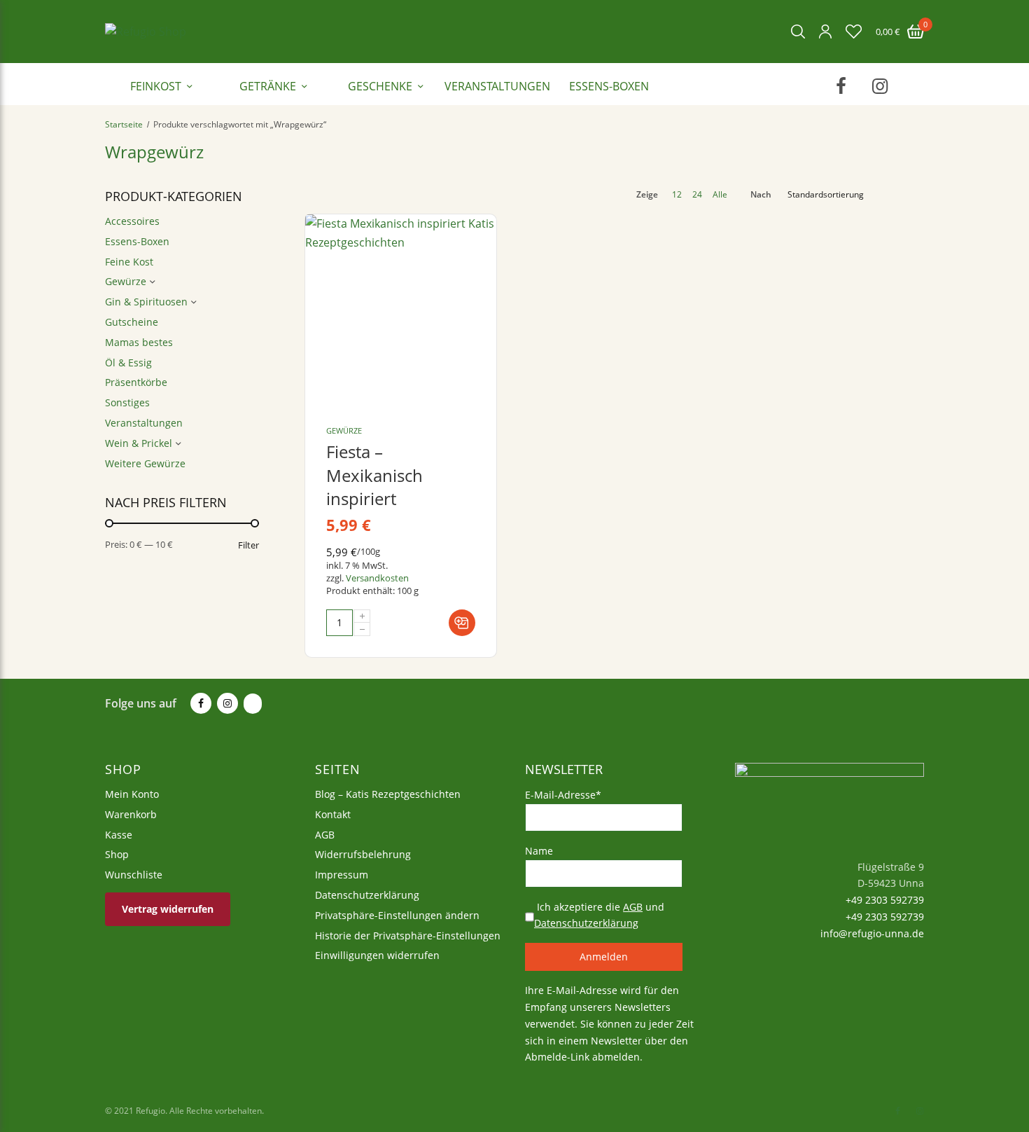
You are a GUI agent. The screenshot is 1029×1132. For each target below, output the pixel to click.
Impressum (341, 874)
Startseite (124, 124)
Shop (117, 854)
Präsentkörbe (136, 382)
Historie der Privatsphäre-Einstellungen (407, 934)
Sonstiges (127, 402)
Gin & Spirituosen (146, 301)
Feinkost (155, 86)
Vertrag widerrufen (168, 908)
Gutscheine (131, 322)
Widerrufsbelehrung (363, 854)
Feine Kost (129, 261)
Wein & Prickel (138, 443)
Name (539, 850)
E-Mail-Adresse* (563, 794)
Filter (248, 545)
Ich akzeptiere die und (599, 914)
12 (677, 195)
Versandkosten (377, 578)
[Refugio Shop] (145, 31)
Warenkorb (131, 813)
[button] (462, 622)
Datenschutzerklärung (367, 895)
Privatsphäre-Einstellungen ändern (397, 914)
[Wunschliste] (854, 32)
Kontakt (333, 813)
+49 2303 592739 (883, 899)
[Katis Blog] (251, 704)
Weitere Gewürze (145, 463)
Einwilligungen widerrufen (377, 955)
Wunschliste (133, 874)
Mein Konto (132, 794)
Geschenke (380, 86)
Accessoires (132, 221)
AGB (325, 834)
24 (697, 195)
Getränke (267, 86)
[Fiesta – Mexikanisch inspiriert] (400, 310)
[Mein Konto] (825, 32)
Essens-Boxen (609, 86)
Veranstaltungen (497, 86)
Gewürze (125, 281)
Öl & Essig (128, 362)
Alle (720, 195)
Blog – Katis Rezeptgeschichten (388, 794)
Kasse (118, 834)
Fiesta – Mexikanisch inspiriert (374, 475)
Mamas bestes (139, 342)
